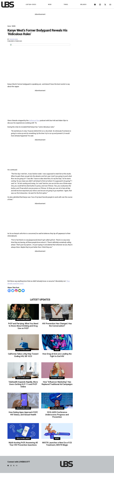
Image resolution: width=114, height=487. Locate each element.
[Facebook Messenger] (23, 290)
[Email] (19, 290)
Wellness (83, 4)
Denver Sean (14, 39)
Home (9, 26)
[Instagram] (16, 290)
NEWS (13, 26)
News (49, 4)
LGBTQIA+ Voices (31, 4)
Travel (66, 4)
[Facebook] (9, 290)
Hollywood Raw (34, 120)
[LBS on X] (105, 4)
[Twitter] (12, 290)
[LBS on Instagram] (100, 4)
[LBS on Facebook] (95, 4)
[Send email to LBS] (110, 4)
